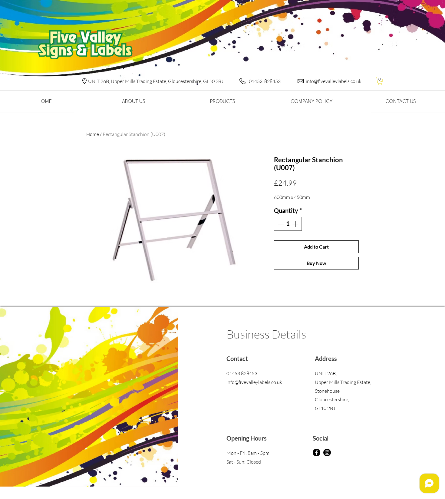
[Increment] (296, 223)
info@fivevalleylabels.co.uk (333, 81)
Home (92, 134)
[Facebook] (316, 452)
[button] (380, 81)
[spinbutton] (288, 223)
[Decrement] (280, 223)
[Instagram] (327, 452)
